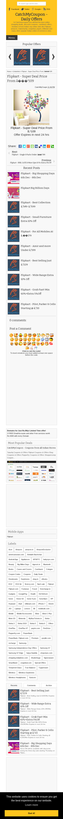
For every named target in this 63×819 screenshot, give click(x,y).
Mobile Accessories (24, 614)
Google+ (38, 9)
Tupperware (43, 668)
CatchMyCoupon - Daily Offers (31, 16)
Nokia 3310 (22, 623)
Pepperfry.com (14, 633)
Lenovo (27, 609)
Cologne (49, 569)
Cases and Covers (24, 569)
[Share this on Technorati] (52, 146)
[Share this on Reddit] (48, 146)
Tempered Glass (15, 668)
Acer (10, 550)
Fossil (34, 589)
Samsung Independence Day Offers (23, 648)
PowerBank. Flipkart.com (18, 638)
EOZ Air (19, 584)
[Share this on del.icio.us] (40, 146)
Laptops (18, 609)
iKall (20, 604)
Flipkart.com (13, 589)
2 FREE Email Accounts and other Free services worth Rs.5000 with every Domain (28, 433)
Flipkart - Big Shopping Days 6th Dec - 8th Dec (36, 745)
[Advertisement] (31, 505)
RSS (48, 9)
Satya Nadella (31, 653)
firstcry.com (29, 584)
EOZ (10, 584)
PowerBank (27, 633)
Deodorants (13, 579)
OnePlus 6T (23, 628)
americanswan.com (16, 555)
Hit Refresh (43, 594)
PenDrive (46, 628)
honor (11, 599)
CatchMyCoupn (41, 87)
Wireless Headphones (17, 677)
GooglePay (23, 594)
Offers (50, 623)
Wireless (12, 673)
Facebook (15, 9)
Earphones (25, 579)
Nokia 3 (12, 623)
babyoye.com (48, 559)
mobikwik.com (43, 609)
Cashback (39, 569)
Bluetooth (47, 564)
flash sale (41, 584)
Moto (37, 614)
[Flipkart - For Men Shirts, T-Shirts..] (22, 57)
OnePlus (12, 628)
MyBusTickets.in (35, 618)
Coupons (27, 574)
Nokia (47, 618)
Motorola (22, 618)
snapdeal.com (26, 663)
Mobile (11, 614)
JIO (10, 609)
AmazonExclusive (44, 550)
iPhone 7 (41, 604)
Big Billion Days (23, 564)
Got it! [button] (31, 813)
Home (9, 71)
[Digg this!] (36, 146)
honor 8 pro (31, 599)
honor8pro (43, 599)
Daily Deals (38, 574)
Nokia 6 (42, 623)
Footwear (25, 589)
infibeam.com (30, 604)
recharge (12, 643)
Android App (13, 559)
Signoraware (49, 658)
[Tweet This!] (24, 146)
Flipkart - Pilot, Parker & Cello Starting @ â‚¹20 (37, 731)
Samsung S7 (45, 648)
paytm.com (35, 628)
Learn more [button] (31, 805)
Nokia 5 (33, 623)
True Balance (30, 668)
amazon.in (29, 550)
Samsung (22, 643)
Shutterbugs (36, 658)
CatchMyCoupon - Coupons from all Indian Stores (31, 448)
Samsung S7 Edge (16, 653)
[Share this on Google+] (28, 146)
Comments (31, 685)
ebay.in (35, 579)
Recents (14, 685)
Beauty (11, 564)
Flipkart (10, 537)
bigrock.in (36, 564)
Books (11, 569)
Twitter (27, 9)
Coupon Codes (14, 574)
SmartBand (13, 663)
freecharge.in (45, 589)
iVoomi (50, 604)
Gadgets (12, 594)
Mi (34, 609)
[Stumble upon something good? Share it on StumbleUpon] (32, 146)
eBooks (44, 579)
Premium (35, 638)
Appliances (25, 559)
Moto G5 (12, 618)
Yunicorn (32, 677)
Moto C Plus (47, 614)
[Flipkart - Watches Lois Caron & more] (41, 57)
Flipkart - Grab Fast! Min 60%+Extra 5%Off (33, 718)
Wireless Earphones (26, 673)
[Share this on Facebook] (20, 146)
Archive (49, 685)
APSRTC (36, 559)
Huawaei (12, 604)
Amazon (19, 550)
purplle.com (46, 638)
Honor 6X (20, 599)
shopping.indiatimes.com (18, 658)
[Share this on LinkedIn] (44, 146)
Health (33, 594)
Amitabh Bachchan (34, 555)
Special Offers (40, 663)
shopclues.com (46, 653)
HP (52, 599)
